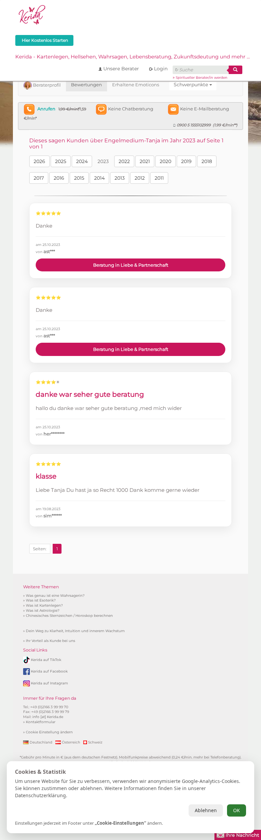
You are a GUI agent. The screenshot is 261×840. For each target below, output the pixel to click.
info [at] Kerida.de (47, 717)
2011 (159, 178)
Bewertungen (86, 84)
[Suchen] (235, 70)
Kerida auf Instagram (49, 683)
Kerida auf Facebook (49, 671)
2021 (145, 161)
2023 (103, 161)
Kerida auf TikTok (46, 659)
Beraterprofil (46, 85)
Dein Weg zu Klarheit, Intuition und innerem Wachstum (75, 631)
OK (236, 810)
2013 (120, 178)
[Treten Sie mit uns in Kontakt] (237, 834)
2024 (82, 161)
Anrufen (46, 108)
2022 (124, 161)
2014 (99, 178)
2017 (39, 178)
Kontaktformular (40, 722)
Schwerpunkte (191, 85)
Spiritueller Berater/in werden (201, 77)
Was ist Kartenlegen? (44, 605)
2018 (207, 161)
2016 (59, 178)
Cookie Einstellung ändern (49, 732)
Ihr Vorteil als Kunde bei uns (50, 641)
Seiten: (40, 548)
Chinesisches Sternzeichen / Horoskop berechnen (69, 615)
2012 (140, 178)
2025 (60, 161)
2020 (165, 161)
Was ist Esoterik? (41, 600)
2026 (39, 161)
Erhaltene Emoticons (135, 84)
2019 (186, 161)
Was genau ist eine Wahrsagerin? (55, 595)
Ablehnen (206, 810)
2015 (79, 178)
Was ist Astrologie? (42, 610)
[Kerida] (32, 14)
